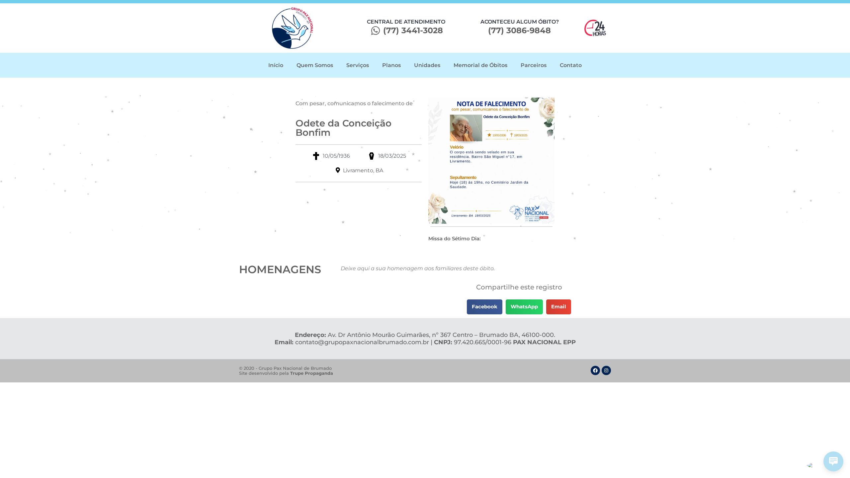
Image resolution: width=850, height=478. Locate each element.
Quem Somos (315, 65)
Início (275, 65)
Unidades (427, 65)
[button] (484, 306)
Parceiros (534, 65)
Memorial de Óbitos (480, 65)
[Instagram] (606, 370)
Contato (571, 65)
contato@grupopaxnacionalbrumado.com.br (362, 342)
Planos (391, 65)
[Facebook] (595, 370)
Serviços (357, 65)
